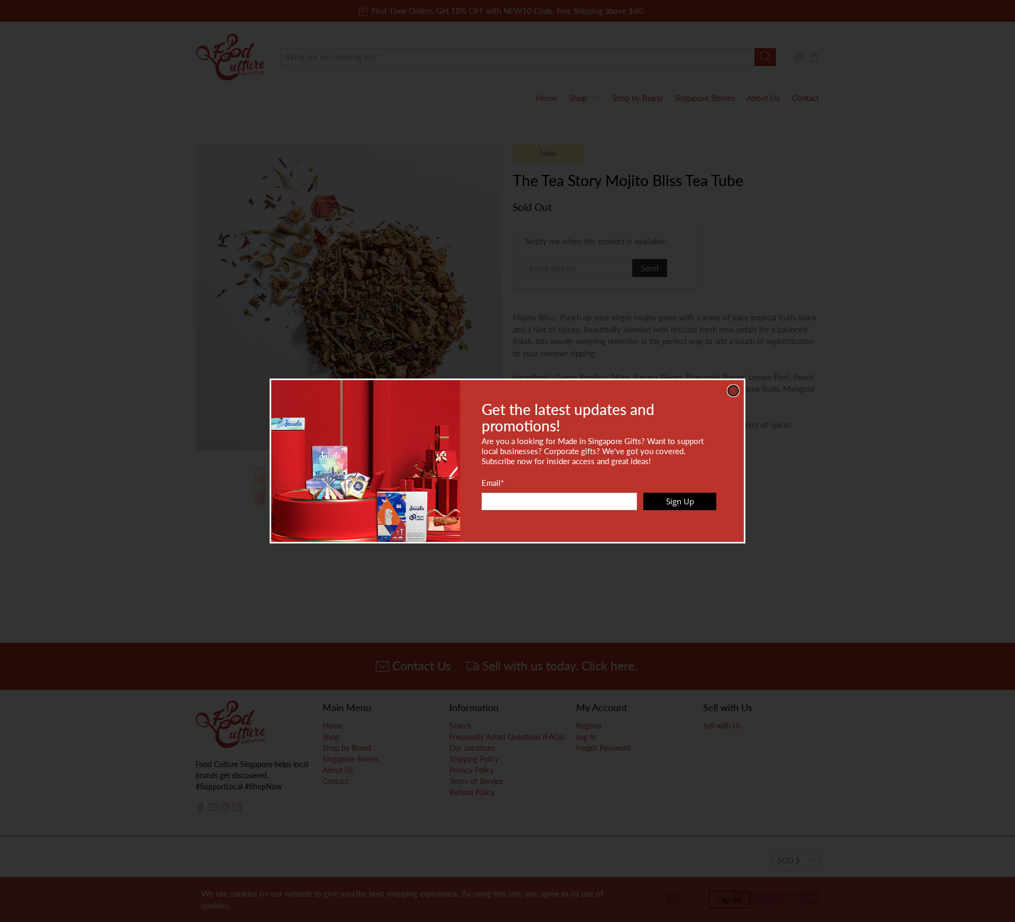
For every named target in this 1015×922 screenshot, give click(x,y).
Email (493, 482)
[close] (733, 390)
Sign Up (680, 501)
